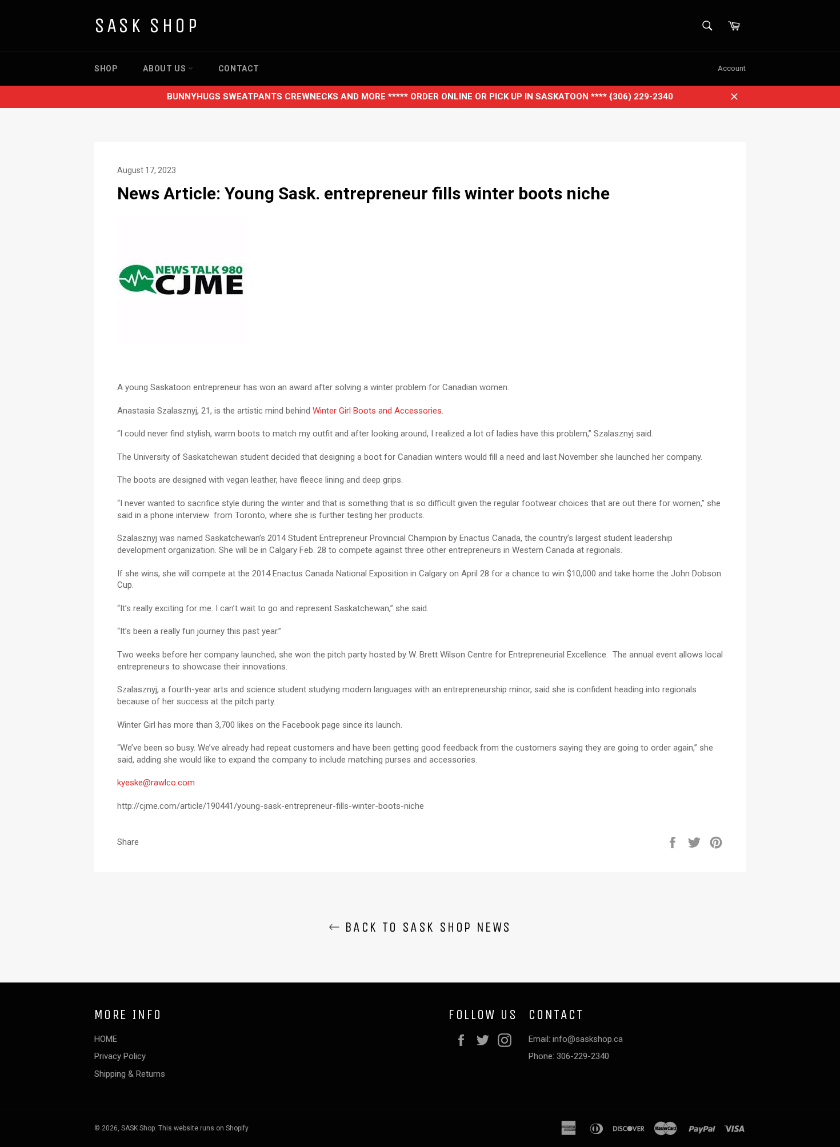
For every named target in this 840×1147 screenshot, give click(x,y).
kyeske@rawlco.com (156, 782)
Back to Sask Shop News (425, 927)
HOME (105, 1039)
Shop (106, 68)
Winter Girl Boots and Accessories (377, 411)
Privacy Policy (120, 1056)
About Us (165, 68)
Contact (238, 68)
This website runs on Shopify (203, 1128)
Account (732, 68)
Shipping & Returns (129, 1074)
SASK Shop (146, 25)
